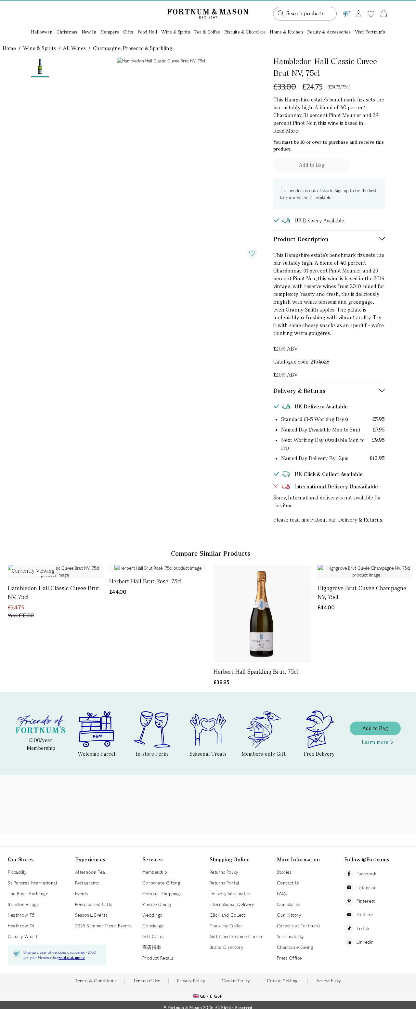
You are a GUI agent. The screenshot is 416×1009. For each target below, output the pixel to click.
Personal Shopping (161, 893)
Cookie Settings (283, 981)
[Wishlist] (371, 14)
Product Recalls (158, 958)
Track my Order (226, 926)
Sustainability (290, 936)
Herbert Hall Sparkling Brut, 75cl (256, 671)
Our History (289, 915)
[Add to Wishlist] (252, 253)
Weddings (152, 915)
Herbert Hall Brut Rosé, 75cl (145, 581)
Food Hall (147, 32)
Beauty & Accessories (329, 32)
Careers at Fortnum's (298, 926)
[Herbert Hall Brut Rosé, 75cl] (157, 568)
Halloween (41, 32)
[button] (370, 6)
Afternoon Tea (90, 872)
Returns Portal (224, 883)
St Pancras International (32, 883)
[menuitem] (42, 32)
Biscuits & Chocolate (245, 32)
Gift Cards (153, 936)
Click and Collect (227, 915)
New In (89, 32)
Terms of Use (146, 981)
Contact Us (288, 883)
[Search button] (281, 13)
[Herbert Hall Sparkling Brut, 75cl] (262, 613)
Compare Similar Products (210, 553)
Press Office (289, 958)
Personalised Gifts (93, 904)
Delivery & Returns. (360, 519)
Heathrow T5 (21, 915)
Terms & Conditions (95, 981)
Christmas (67, 32)
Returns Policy (224, 872)
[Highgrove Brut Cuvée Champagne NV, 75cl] (366, 571)
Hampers (109, 32)
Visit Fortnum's (370, 32)
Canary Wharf (22, 936)
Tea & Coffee (207, 32)
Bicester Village (23, 904)
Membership (154, 872)
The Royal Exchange (28, 893)
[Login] (358, 12)
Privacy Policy (191, 981)
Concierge (153, 926)
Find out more (71, 957)
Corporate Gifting (161, 883)
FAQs (282, 893)
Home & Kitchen (286, 32)
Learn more (375, 742)
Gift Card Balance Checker (238, 936)
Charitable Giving (295, 947)
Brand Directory (226, 947)
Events (81, 893)
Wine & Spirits (175, 32)
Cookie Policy (236, 981)
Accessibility (328, 981)
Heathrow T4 (21, 926)
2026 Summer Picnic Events (103, 926)
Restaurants (87, 883)
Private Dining (156, 904)
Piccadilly (17, 872)
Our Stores (288, 904)
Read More (285, 130)
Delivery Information (231, 893)
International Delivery (232, 904)
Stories (284, 872)
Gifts (128, 32)
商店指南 (151, 947)
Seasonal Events (91, 915)
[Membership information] (346, 12)
